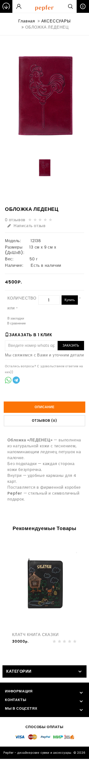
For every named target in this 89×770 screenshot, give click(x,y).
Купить (70, 300)
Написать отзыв (30, 226)
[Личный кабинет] (18, 6)
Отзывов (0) (44, 420)
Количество (21, 298)
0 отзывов (15, 220)
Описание (45, 407)
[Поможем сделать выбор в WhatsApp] (8, 380)
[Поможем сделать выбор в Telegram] (16, 380)
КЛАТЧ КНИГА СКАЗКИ (35, 634)
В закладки (15, 318)
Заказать (71, 345)
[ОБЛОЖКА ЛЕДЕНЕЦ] (44, 96)
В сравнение (16, 323)
